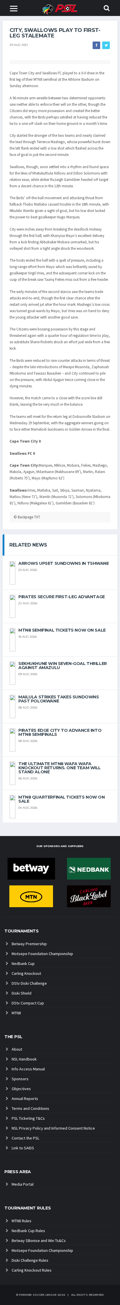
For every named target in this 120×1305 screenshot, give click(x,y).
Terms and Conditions (30, 1108)
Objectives (21, 1088)
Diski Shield (21, 993)
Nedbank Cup (23, 963)
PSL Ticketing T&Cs (28, 1118)
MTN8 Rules (21, 1220)
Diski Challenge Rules (30, 1260)
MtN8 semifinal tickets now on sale (62, 630)
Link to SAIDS (23, 1148)
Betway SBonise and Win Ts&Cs (39, 1240)
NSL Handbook (24, 1059)
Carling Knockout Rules (32, 1270)
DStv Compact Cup (28, 1003)
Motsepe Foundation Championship (42, 953)
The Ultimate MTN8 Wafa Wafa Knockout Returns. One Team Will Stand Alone (59, 767)
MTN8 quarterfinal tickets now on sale (61, 799)
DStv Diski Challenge (29, 983)
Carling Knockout (26, 973)
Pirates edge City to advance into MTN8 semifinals (59, 732)
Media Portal (22, 1184)
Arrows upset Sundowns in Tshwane (63, 563)
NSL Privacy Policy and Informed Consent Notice (53, 1128)
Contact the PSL (25, 1138)
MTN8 (16, 1012)
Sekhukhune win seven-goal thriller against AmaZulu (62, 665)
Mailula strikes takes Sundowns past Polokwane (58, 699)
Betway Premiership (29, 943)
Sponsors (20, 1078)
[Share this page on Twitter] (106, 45)
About (17, 1049)
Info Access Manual (28, 1069)
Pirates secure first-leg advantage (61, 596)
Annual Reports (25, 1098)
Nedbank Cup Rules (28, 1230)
